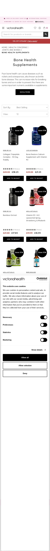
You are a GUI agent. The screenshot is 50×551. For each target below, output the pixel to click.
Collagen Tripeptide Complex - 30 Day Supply (11, 157)
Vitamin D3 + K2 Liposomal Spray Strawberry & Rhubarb (35, 218)
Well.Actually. (32, 211)
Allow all (25, 357)
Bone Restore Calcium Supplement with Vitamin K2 (36, 157)
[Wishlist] (35, 28)
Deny (25, 373)
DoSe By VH (7, 150)
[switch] (43, 325)
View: (5, 114)
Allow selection (25, 365)
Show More (25, 92)
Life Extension (32, 150)
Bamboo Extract (10, 215)
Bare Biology (31, 272)
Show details (36, 350)
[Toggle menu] (3, 28)
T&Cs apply (32, 41)
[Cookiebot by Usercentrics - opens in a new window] (36, 278)
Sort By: (7, 107)
